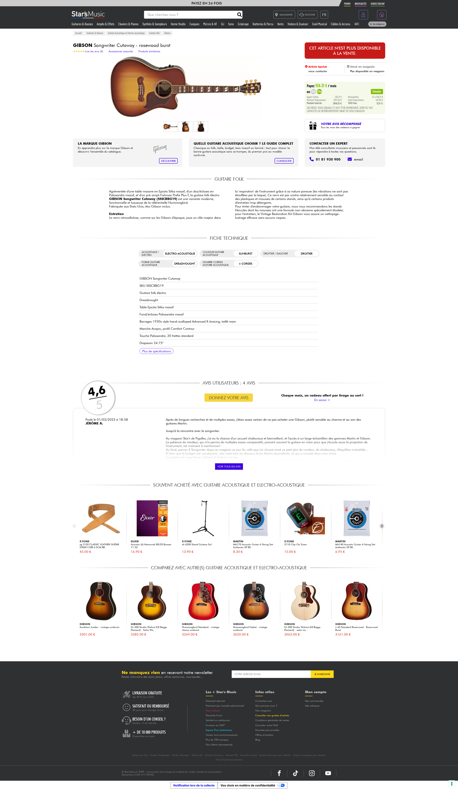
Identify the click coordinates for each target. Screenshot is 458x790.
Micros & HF (210, 24)
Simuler (376, 91)
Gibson (167, 33)
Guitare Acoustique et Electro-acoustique (126, 33)
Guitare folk (154, 33)
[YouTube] (328, 773)
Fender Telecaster (180, 755)
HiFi (357, 24)
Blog (257, 739)
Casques (194, 24)
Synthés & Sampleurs (155, 24)
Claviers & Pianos (128, 24)
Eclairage (243, 24)
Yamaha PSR (231, 755)
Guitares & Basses (83, 24)
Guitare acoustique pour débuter (309, 755)
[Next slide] (381, 526)
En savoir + (322, 400)
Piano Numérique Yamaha (229, 759)
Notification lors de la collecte (194, 785)
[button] (170, 126)
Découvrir (168, 160)
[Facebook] (279, 773)
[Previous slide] (74, 526)
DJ (223, 24)
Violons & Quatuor (298, 24)
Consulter (284, 160)
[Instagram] (312, 773)
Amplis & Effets (106, 24)
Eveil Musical (320, 24)
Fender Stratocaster (160, 755)
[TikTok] (296, 773)
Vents (280, 24)
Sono (231, 24)
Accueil (78, 33)
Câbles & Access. (341, 24)
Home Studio (178, 24)
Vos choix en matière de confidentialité (248, 785)
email (358, 159)
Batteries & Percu (263, 24)
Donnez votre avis (229, 397)
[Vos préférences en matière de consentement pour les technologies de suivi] (451, 783)
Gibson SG (197, 755)
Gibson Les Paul (140, 755)
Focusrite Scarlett (248, 755)
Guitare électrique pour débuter (275, 755)
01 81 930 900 (149, 723)
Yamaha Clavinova (214, 755)
